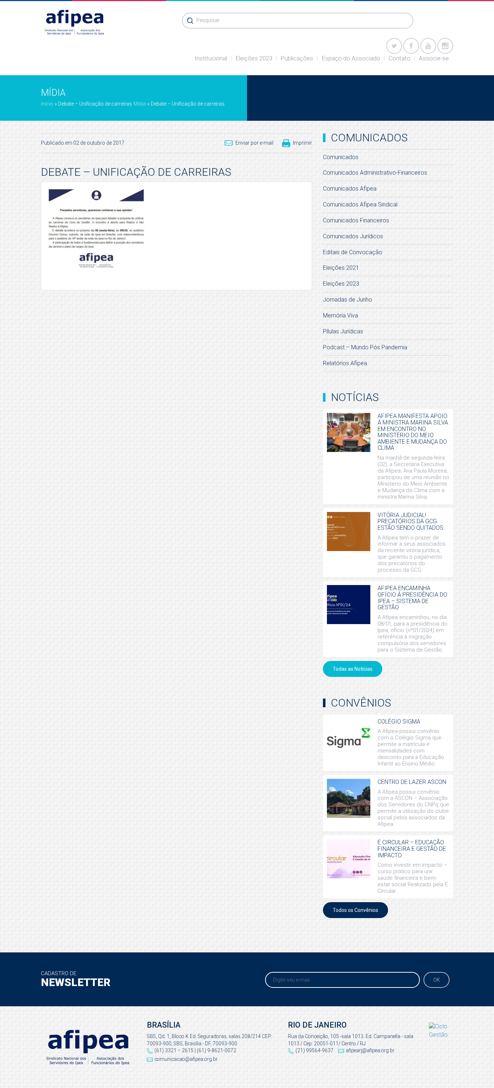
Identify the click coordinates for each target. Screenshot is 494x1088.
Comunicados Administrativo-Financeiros (375, 172)
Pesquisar (208, 20)
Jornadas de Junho (347, 299)
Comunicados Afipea (349, 188)
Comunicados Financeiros (356, 220)
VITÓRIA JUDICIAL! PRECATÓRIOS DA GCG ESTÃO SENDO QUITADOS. (411, 521)
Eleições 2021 (341, 267)
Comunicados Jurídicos (353, 236)
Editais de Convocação (352, 252)
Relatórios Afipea (345, 363)
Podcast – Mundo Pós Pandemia (365, 347)
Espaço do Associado (350, 58)
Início (47, 104)
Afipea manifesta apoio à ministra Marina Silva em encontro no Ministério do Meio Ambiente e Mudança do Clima (413, 432)
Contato (399, 58)
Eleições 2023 (253, 58)
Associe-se (434, 58)
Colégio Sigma (399, 721)
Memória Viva (340, 315)
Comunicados (340, 157)
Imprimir (302, 143)
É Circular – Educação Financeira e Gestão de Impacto (412, 848)
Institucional (211, 58)
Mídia (139, 104)
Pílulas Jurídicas (343, 331)
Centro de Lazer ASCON (412, 781)
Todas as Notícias (352, 669)
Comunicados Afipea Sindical (360, 204)
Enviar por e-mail (254, 143)
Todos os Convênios (355, 910)
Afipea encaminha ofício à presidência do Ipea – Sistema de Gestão (412, 598)
